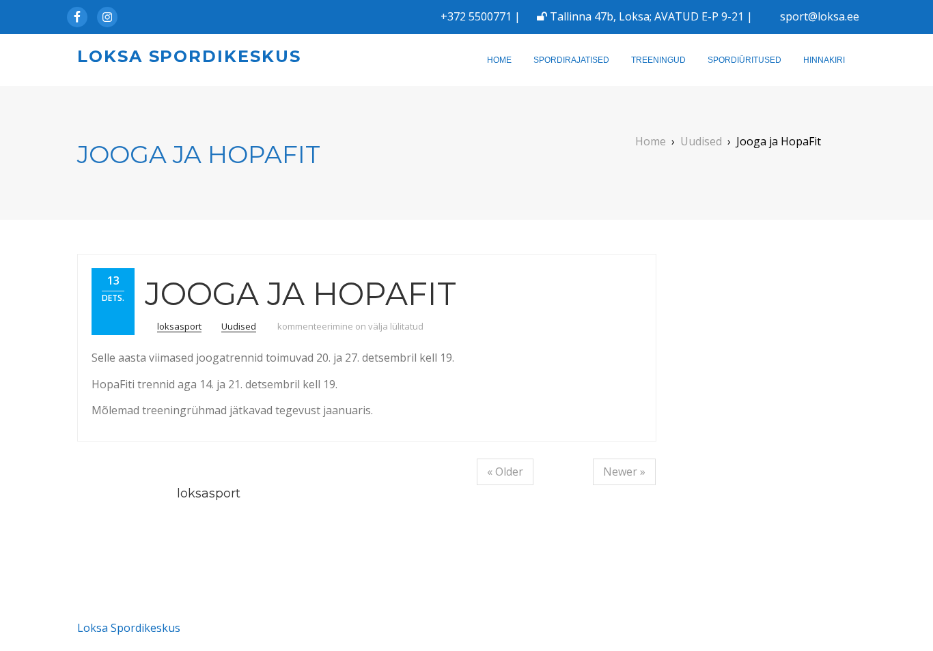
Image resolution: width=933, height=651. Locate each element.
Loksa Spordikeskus (189, 56)
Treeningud (658, 60)
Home (499, 60)
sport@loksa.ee (819, 16)
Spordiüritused (744, 60)
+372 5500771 (476, 16)
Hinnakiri (824, 60)
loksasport (179, 326)
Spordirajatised (571, 60)
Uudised (238, 326)
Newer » (624, 471)
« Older (505, 471)
